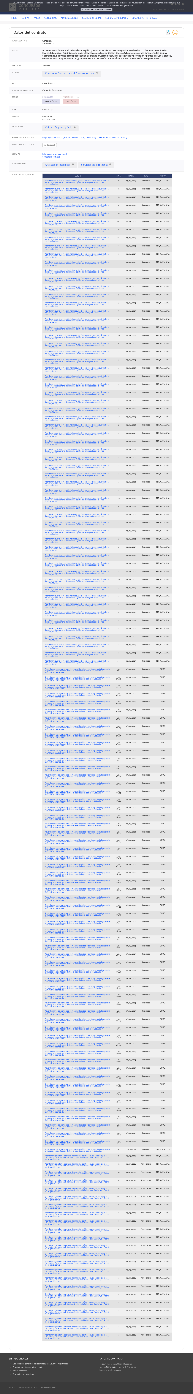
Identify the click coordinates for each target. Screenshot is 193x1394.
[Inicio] (172, 4)
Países (36, 18)
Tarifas (25, 18)
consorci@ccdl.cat (51, 157)
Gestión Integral (91, 18)
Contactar (179, 10)
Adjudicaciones (69, 18)
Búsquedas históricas (144, 18)
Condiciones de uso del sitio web (28, 1367)
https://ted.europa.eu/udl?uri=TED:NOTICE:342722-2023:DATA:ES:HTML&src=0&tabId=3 (84, 138)
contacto (116, 1370)
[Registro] (176, 4)
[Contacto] (183, 4)
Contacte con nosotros (23, 1374)
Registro (162, 10)
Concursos (50, 18)
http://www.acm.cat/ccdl (54, 154)
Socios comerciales (116, 18)
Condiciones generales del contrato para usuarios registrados (40, 1364)
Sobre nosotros (20, 1371)
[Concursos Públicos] (24, 13)
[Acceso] (179, 4)
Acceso (171, 10)
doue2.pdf (50, 145)
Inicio (155, 10)
